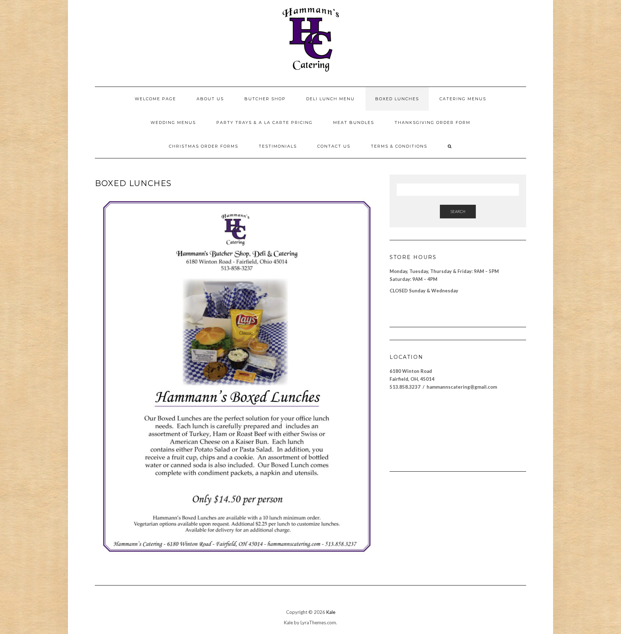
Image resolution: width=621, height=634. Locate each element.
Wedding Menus (173, 122)
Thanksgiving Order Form (432, 122)
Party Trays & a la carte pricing (264, 122)
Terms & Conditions (399, 146)
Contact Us (333, 146)
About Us (210, 98)
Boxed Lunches (397, 98)
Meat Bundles (353, 122)
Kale (330, 612)
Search (457, 211)
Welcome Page (155, 98)
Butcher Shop (265, 98)
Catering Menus (463, 98)
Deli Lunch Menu (330, 98)
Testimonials (278, 146)
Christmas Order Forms (203, 146)
